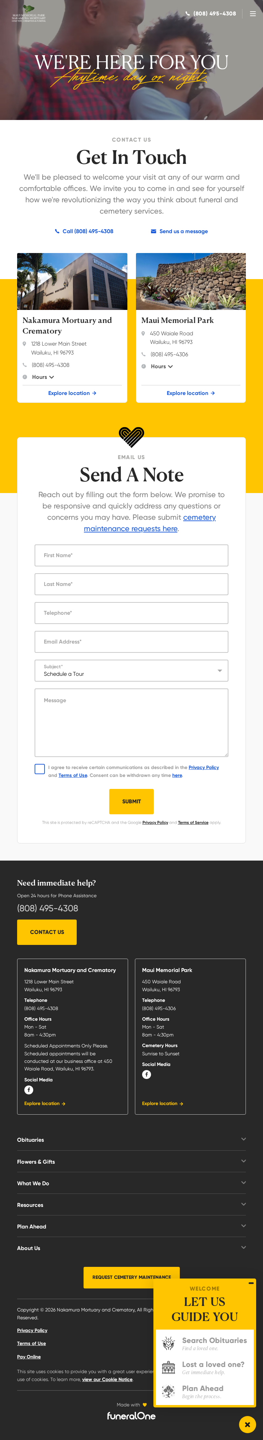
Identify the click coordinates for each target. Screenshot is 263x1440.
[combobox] (131, 670)
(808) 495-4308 (51, 365)
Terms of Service (193, 822)
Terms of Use (73, 775)
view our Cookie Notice (107, 1379)
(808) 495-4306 (169, 354)
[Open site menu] (252, 13)
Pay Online (29, 1357)
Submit (131, 801)
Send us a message (184, 231)
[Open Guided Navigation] (247, 1424)
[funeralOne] (131, 1415)
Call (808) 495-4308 (88, 231)
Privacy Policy (204, 767)
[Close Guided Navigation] (251, 1283)
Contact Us (47, 932)
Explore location (69, 393)
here (177, 775)
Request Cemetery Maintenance (131, 1277)
